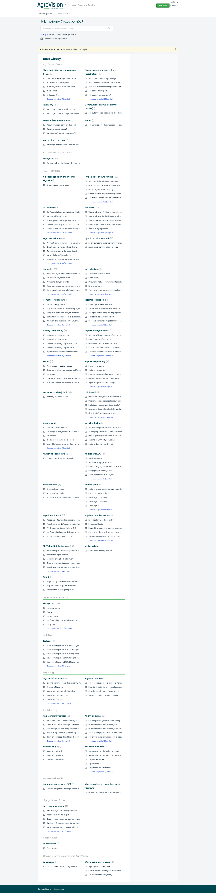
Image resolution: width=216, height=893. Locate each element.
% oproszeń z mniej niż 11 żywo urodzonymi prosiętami (111, 755)
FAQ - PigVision (51, 170)
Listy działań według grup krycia (102, 413)
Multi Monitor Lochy (55, 759)
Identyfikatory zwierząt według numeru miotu (67, 444)
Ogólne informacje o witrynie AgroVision (65, 856)
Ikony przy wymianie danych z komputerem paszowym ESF (72, 312)
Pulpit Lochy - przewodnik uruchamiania (64, 581)
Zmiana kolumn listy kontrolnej (101, 440)
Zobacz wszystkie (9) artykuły (100, 325)
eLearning (48, 672)
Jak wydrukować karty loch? (59, 255)
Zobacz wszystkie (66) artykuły (59, 263)
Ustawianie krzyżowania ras (58, 277)
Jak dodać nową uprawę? (99, 95)
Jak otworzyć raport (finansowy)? (61, 133)
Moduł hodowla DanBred (57, 695)
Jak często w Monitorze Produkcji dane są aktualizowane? (72, 720)
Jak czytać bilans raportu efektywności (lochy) (109, 335)
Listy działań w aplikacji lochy (101, 520)
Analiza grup (93, 484)
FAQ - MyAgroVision (55, 806)
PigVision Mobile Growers (58, 546)
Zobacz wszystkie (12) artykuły (59, 703)
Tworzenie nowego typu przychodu (62, 343)
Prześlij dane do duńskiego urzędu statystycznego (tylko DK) (73, 524)
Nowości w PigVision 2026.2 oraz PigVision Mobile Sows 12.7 (72, 645)
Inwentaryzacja (53, 608)
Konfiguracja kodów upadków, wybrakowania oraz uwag (71, 212)
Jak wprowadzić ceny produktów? (61, 125)
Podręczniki (51, 603)
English (85, 49)
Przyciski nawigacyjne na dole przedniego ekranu (109, 528)
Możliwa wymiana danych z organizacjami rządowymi (111, 792)
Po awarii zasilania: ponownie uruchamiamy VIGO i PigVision (72, 321)
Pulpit (47, 577)
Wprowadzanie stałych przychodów (62, 351)
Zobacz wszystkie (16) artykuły (59, 666)
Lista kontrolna (94, 423)
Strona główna (45, 14)
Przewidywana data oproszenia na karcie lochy (67, 220)
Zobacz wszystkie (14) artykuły (59, 571)
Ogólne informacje (54, 678)
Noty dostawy (93, 269)
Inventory (49, 104)
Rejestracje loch (53, 238)
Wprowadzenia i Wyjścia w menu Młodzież (106, 212)
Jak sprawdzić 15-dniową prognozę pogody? (107, 125)
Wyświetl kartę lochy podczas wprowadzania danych (70, 243)
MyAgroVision (93, 546)
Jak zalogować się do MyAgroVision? (62, 827)
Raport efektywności (97, 330)
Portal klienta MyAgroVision (100, 550)
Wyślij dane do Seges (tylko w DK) (61, 528)
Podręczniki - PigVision (55, 597)
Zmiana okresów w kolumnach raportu (105, 489)
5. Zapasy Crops (53, 95)
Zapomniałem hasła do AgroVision (62, 866)
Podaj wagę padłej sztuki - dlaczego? (104, 224)
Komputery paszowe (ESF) (58, 784)
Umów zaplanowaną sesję (58, 185)
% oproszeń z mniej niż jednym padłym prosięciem (110, 751)
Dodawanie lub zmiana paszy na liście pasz (65, 370)
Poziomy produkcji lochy (57, 392)
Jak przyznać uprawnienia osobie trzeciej (106, 737)
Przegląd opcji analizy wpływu (101, 470)
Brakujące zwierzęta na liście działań (104, 405)
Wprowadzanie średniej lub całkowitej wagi (107, 216)
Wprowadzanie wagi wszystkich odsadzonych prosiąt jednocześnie (76, 259)
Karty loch (51, 624)
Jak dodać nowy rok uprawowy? (102, 78)
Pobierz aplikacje (95, 524)
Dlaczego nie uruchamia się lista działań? (106, 409)
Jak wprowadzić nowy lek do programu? (105, 312)
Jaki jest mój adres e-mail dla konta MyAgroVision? (69, 823)
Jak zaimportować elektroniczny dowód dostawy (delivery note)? (75, 520)
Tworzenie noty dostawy (99, 273)
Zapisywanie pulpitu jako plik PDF (61, 589)
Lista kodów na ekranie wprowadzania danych (108, 185)
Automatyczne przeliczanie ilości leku (104, 308)
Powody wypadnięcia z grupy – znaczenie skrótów (110, 374)
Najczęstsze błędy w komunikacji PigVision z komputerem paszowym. (77, 308)
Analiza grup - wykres (97, 497)
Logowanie (49, 862)
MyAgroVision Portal (54, 800)
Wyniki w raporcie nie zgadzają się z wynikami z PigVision (71, 733)
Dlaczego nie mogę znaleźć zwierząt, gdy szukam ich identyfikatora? (77, 290)
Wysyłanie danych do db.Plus (59, 536)
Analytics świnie (94, 715)
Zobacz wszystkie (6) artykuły (59, 325)
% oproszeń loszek (96, 759)
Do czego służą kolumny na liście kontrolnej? (107, 435)
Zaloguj (44, 34)
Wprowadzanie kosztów (57, 339)
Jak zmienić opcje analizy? (100, 462)
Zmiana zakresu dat (97, 370)
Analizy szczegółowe (55, 453)
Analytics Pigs (50, 710)
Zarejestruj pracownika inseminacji (62, 251)
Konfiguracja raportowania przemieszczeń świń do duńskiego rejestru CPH (79, 620)
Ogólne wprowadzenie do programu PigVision (66, 683)
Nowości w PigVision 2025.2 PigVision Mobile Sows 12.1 (69, 662)
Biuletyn (47, 635)
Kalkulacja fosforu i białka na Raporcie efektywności (69, 378)
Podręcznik (50, 158)
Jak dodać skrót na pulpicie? (59, 815)
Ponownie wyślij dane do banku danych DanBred (68, 273)
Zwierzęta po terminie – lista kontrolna (105, 431)
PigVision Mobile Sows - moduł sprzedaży (106, 687)
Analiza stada (51, 484)
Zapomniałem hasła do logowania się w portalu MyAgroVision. (73, 819)
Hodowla (49, 269)
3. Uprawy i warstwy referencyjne (61, 86)
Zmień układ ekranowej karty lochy (62, 247)
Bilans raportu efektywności (100, 339)
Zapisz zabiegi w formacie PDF (101, 317)
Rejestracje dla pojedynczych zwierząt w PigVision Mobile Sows (115, 532)
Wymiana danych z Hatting (58, 282)
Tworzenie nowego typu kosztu (60, 347)
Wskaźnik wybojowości (98, 228)
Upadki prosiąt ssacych (98, 238)
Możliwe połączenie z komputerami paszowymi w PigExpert (72, 789)
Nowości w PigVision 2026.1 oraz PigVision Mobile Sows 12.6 (71, 649)
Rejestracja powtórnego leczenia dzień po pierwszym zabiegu (73, 567)
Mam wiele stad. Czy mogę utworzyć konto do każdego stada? (74, 724)
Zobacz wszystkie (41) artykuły (100, 540)
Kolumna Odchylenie (97, 493)
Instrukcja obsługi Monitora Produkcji (104, 720)
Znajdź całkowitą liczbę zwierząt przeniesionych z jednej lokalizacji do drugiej (121, 220)
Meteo (89, 120)
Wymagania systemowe (99, 862)
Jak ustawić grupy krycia (57, 216)
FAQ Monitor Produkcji (56, 715)
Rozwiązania (63, 14)
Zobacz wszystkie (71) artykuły (100, 772)
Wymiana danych (53, 515)
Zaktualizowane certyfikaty (100, 874)
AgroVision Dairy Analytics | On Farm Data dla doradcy (70, 163)
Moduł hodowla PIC (55, 699)
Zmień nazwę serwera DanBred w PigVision (65, 228)
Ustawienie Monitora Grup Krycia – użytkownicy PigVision (112, 728)
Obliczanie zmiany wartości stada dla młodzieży (109, 351)
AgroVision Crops (52, 64)
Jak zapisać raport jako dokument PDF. (105, 198)
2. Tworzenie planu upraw (58, 82)
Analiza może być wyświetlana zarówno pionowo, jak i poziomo (74, 497)
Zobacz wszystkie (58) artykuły (100, 202)
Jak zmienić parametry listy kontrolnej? (105, 427)
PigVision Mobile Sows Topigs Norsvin (104, 691)
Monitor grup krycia (55, 755)
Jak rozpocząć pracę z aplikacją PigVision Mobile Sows (111, 683)
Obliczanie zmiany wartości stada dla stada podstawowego (114, 347)
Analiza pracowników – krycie (101, 475)
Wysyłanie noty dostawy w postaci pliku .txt (107, 282)
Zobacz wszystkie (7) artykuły (58, 99)
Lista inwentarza (95, 286)
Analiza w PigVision (55, 687)
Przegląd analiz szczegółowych (60, 458)
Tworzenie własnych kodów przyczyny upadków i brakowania (73, 224)
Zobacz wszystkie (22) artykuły (59, 628)
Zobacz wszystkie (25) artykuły (100, 99)
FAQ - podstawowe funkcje (101, 176)
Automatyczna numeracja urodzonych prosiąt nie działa (71, 286)
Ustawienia (50, 207)
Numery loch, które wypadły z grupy (104, 378)
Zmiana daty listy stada (57, 427)
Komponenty (52, 616)
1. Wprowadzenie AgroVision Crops (61, 78)
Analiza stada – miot (56, 493)
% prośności (93, 763)
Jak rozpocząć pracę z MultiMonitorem (105, 733)
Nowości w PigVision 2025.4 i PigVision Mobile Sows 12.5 (70, 653)
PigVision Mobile (94, 678)
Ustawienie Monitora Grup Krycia (102, 724)
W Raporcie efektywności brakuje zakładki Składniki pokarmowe (74, 382)
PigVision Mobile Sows (98, 515)
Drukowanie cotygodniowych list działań (105, 397)
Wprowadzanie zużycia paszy (59, 366)
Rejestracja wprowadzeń (57, 554)
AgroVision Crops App (55, 140)
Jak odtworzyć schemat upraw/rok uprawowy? (108, 82)
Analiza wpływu (94, 453)
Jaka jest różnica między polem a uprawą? (107, 86)
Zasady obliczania (96, 746)
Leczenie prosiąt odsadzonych (60, 559)
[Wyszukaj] (109, 28)
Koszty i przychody (54, 330)
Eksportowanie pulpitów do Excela (61, 585)
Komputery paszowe (55, 299)
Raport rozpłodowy (96, 361)
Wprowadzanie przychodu (58, 335)
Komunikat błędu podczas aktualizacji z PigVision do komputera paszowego (79, 317)
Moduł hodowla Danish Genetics (61, 691)
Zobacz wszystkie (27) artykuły (100, 232)
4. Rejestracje (52, 91)
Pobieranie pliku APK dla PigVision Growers (65, 550)
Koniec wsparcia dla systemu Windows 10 (106, 870)
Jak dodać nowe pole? (98, 91)
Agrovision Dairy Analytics (57, 152)
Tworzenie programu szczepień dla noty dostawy (109, 290)
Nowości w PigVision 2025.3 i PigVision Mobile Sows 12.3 (70, 658)
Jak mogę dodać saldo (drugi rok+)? (62, 109)
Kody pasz (51, 374)
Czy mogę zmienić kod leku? (101, 304)
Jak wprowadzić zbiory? (57, 129)
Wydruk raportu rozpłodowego (101, 382)
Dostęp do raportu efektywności (102, 343)
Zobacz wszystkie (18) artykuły (100, 417)
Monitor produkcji (54, 751)
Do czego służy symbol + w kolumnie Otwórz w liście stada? (72, 431)
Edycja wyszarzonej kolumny (100, 189)
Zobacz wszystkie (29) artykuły (59, 294)
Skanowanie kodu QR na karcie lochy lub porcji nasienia (112, 536)
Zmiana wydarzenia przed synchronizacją (65, 563)
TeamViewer (50, 837)
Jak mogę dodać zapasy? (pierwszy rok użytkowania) (70, 113)
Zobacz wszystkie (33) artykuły (100, 356)
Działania (91, 392)
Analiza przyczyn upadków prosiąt (103, 247)
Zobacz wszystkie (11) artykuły (100, 294)
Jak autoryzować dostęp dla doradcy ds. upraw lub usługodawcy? (117, 113)
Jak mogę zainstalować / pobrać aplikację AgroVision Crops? (73, 144)
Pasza (47, 361)
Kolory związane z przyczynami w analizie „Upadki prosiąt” (113, 243)
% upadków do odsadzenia (100, 767)
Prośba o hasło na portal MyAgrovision (105, 193)
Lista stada (50, 423)
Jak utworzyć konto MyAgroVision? (62, 810)
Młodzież (91, 207)
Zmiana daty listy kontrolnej (100, 444)
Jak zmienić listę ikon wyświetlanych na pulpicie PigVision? (113, 181)
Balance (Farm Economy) (57, 120)
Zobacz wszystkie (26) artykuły (59, 232)
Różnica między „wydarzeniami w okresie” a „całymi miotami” (115, 466)
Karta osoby (93, 277)
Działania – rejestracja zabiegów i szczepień (107, 401)
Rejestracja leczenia (96, 299)
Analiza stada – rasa (55, 489)
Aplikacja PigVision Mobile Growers (103, 695)
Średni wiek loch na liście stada (60, 440)
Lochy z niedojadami (56, 304)
